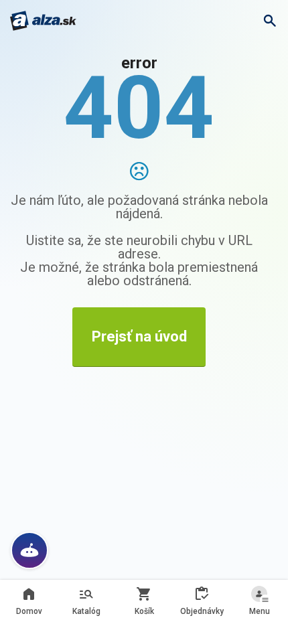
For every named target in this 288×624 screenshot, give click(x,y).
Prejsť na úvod (139, 336)
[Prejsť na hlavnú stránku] (43, 21)
